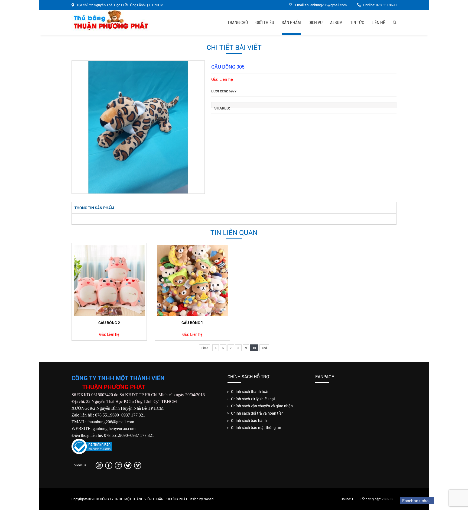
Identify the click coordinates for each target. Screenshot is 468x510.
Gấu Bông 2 (109, 322)
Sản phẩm (291, 22)
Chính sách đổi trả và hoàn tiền (257, 413)
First (205, 348)
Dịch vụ (315, 22)
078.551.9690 (386, 4)
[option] (138, 127)
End (264, 348)
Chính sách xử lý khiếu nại (253, 398)
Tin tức (357, 22)
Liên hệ (378, 22)
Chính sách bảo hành (249, 420)
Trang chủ (237, 22)
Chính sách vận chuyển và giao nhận (262, 405)
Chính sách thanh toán (250, 391)
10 (254, 348)
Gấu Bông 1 (192, 322)
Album (336, 22)
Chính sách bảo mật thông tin (256, 427)
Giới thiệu (264, 22)
